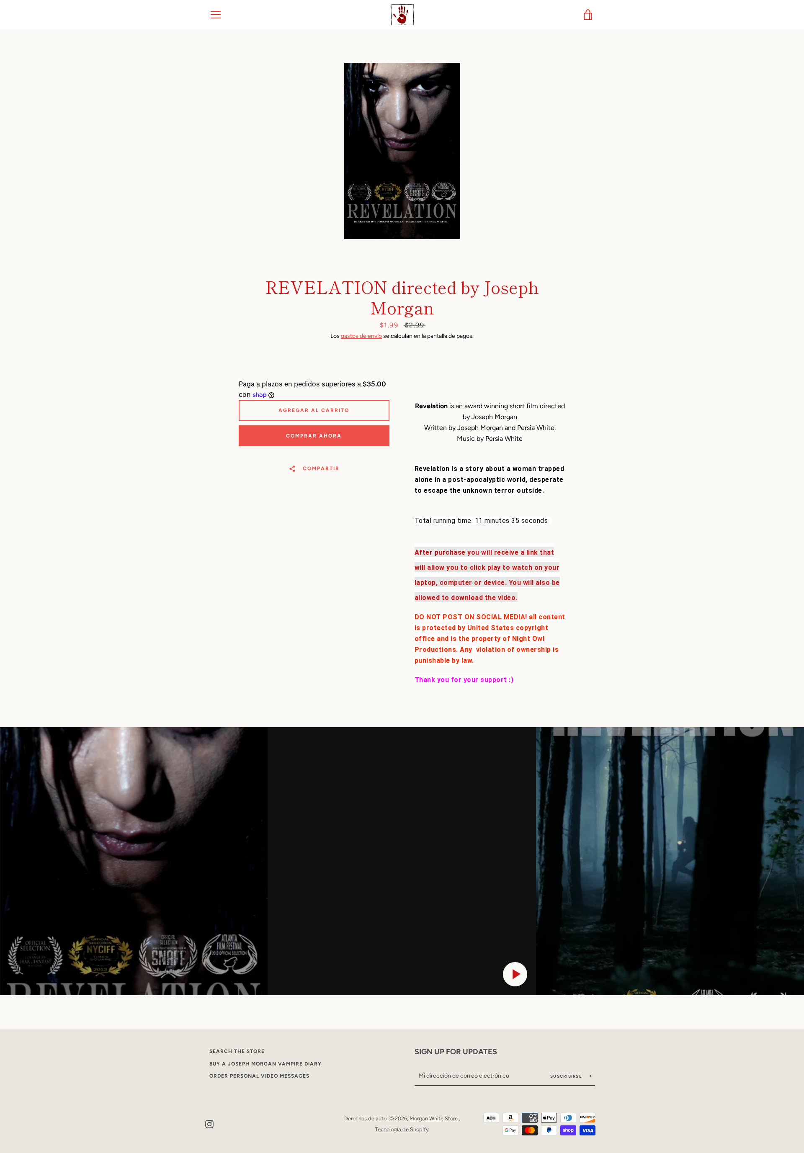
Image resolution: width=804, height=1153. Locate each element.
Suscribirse (566, 1076)
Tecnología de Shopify (402, 1129)
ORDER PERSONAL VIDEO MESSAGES (259, 1076)
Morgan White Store (434, 1118)
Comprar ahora (314, 436)
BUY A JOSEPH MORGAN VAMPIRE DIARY (265, 1064)
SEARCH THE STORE (237, 1051)
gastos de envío (361, 336)
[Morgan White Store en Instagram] (209, 1123)
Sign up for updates (456, 1051)
